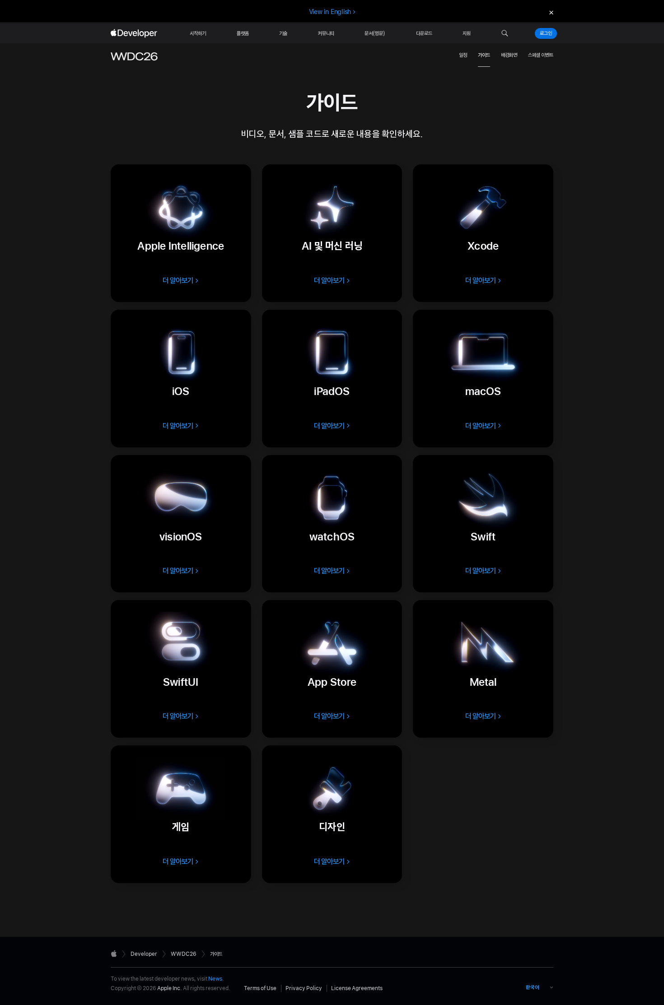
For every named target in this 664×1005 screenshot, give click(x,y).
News (215, 979)
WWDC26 (183, 954)
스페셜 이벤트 (540, 55)
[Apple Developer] (135, 33)
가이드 (484, 55)
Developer (144, 954)
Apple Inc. (169, 988)
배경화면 (509, 55)
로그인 (546, 33)
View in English (330, 11)
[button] (505, 33)
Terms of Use (260, 988)
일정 (463, 55)
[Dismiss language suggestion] (550, 12)
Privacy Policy (303, 988)
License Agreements (357, 988)
